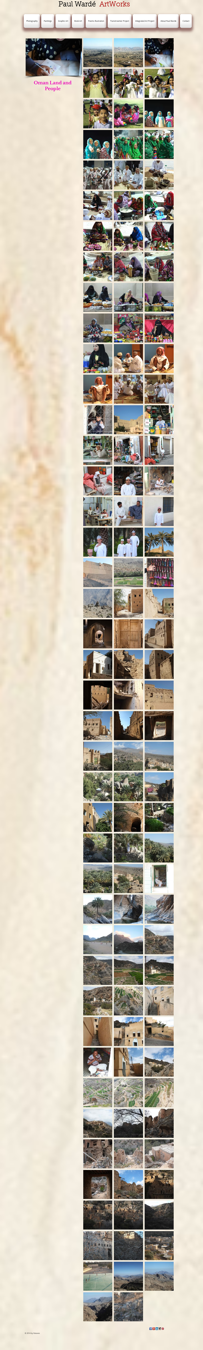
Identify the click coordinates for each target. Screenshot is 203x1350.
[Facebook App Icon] (150, 1328)
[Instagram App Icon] (159, 1328)
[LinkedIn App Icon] (156, 1328)
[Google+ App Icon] (153, 1328)
